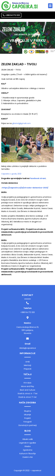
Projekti (27, 418)
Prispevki (27, 369)
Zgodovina (27, 450)
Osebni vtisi (27, 457)
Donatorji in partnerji (28, 425)
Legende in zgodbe (27, 443)
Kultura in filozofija (27, 453)
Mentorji (27, 365)
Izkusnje (27, 414)
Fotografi (28, 421)
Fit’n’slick (27, 383)
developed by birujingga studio (27, 473)
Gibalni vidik (27, 439)
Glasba (27, 446)
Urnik (27, 361)
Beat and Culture (27, 390)
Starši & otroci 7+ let (27, 397)
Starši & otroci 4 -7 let (27, 393)
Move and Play (27, 386)
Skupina (27, 411)
